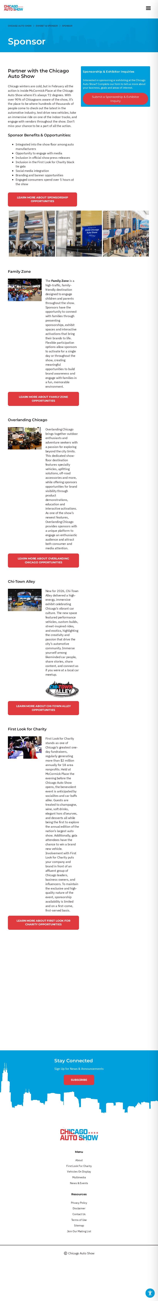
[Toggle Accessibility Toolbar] (150, 1293)
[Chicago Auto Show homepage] (79, 1134)
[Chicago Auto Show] (13, 9)
